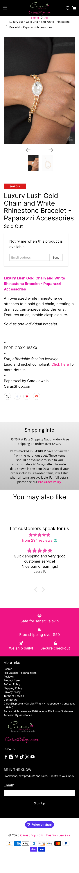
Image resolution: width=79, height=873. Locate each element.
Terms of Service (14, 695)
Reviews (9, 676)
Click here (60, 364)
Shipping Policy (13, 688)
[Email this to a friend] (36, 396)
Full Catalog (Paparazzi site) (20, 672)
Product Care (12, 680)
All (46, 17)
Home (35, 17)
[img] (39, 535)
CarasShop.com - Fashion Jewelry (45, 835)
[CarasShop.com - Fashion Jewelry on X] (27, 757)
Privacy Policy (12, 691)
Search (8, 668)
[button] (36, 589)
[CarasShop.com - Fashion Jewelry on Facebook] (6, 757)
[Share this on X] (7, 396)
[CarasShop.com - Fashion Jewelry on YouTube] (32, 757)
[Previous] (28, 150)
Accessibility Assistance (18, 715)
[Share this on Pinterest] (26, 396)
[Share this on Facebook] (17, 396)
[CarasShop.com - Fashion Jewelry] (39, 8)
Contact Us (10, 699)
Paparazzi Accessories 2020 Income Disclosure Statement (39, 711)
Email (9, 785)
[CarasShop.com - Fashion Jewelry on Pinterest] (16, 757)
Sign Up (39, 803)
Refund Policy (12, 684)
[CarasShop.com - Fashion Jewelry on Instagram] (11, 757)
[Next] (51, 150)
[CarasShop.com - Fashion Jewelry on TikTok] (22, 757)
